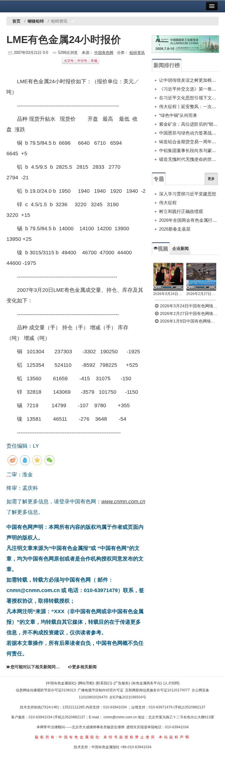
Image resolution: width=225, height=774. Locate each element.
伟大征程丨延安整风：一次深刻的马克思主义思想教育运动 (189, 106)
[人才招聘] (171, 683)
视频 (163, 249)
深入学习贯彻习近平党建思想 (187, 193)
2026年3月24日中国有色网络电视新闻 (168, 294)
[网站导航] (86, 683)
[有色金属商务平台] (146, 683)
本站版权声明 (174, 737)
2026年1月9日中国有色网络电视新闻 (189, 321)
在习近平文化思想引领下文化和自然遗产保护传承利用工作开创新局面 (189, 97)
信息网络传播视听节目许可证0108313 (46, 690)
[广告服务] (121, 683)
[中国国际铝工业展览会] (185, 44)
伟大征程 (168, 202)
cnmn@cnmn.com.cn (120, 717)
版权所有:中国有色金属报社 (68, 737)
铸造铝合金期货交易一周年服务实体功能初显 (189, 141)
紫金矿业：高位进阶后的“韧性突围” (189, 124)
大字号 (69, 60)
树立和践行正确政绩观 (181, 211)
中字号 (82, 60)
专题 (159, 179)
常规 (94, 60)
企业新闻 (180, 248)
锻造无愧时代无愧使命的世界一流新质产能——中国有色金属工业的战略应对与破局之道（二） (189, 159)
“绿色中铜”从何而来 (178, 115)
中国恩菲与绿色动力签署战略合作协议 (189, 132)
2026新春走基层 (174, 228)
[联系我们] (104, 683)
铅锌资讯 (137, 52)
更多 (211, 179)
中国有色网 (103, 52)
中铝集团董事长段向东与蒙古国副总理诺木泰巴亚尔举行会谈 (189, 150)
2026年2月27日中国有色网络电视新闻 (201, 294)
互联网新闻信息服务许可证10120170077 (157, 690)
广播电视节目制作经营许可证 (100, 690)
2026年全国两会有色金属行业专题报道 (189, 220)
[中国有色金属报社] (61, 683)
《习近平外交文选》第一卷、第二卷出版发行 (189, 88)
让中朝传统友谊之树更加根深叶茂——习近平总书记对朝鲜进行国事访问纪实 (189, 80)
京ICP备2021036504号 (127, 697)
